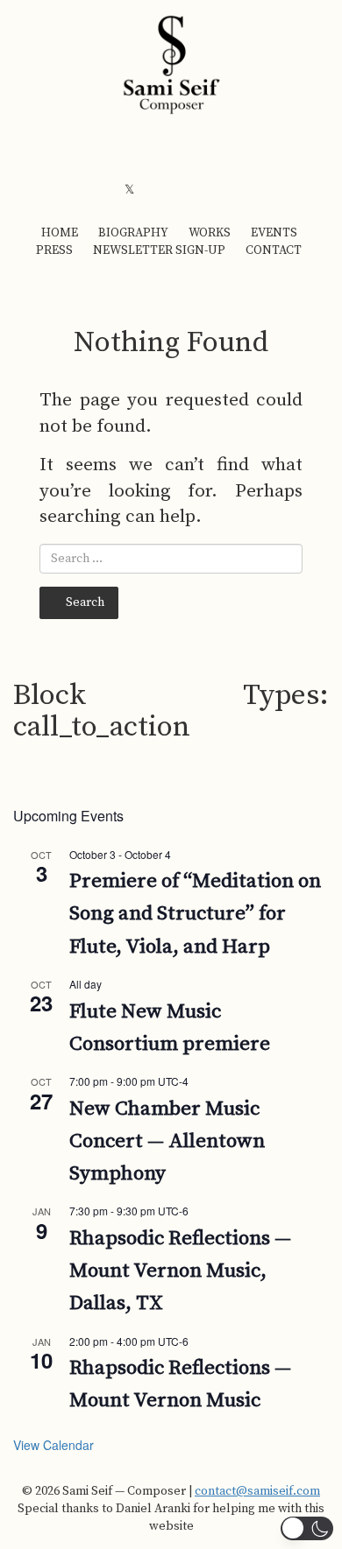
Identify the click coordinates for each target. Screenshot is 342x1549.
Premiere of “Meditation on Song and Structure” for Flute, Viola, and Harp (195, 914)
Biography (133, 233)
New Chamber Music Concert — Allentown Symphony (167, 1141)
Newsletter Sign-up (159, 250)
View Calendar (53, 1445)
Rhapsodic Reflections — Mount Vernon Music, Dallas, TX (180, 1271)
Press (54, 250)
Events (274, 233)
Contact (274, 250)
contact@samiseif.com (257, 1491)
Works (210, 233)
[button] (307, 1528)
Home (59, 233)
